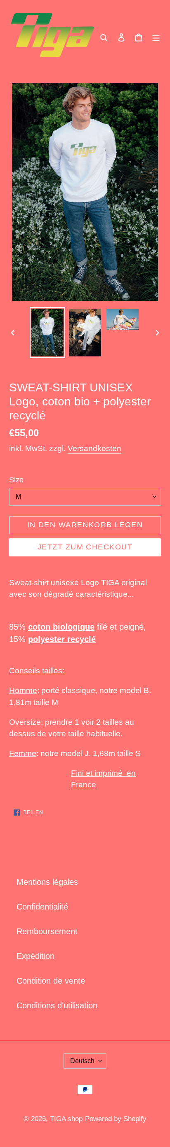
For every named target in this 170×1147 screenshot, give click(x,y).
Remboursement (47, 931)
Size (16, 480)
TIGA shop (66, 1119)
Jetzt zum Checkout (85, 547)
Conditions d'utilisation (57, 1005)
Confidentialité (42, 906)
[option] (47, 333)
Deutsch (82, 1060)
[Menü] (156, 36)
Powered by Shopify (115, 1119)
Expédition (35, 956)
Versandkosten (94, 448)
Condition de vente (51, 980)
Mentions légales (47, 881)
